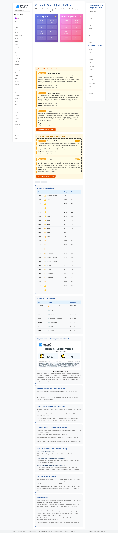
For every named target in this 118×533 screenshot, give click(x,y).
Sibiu (16, 115)
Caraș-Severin (18, 52)
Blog (14, 531)
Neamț (16, 104)
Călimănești (91, 21)
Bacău (16, 29)
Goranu (90, 35)
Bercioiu (91, 69)
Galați (16, 72)
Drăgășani (91, 15)
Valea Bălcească (92, 79)
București (17, 47)
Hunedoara (17, 84)
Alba (16, 21)
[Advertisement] (59, 54)
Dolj (16, 67)
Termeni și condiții (57, 531)
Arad (16, 24)
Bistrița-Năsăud (18, 35)
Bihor (16, 32)
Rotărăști (91, 93)
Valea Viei (91, 52)
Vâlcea (16, 138)
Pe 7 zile (44, 182)
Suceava (17, 118)
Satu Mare (17, 112)
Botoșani (17, 38)
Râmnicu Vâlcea (92, 11)
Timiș (16, 127)
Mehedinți (17, 98)
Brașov (16, 41)
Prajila (90, 42)
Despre (66, 531)
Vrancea (17, 135)
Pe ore (37, 182)
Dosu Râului (92, 66)
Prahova (17, 110)
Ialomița (17, 87)
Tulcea (16, 130)
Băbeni (90, 25)
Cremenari (91, 76)
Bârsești (91, 90)
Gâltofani (91, 49)
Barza (90, 97)
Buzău (16, 49)
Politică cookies (32, 531)
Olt (15, 107)
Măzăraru (91, 59)
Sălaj (16, 121)
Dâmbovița (17, 70)
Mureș (16, 101)
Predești (91, 56)
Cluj (16, 55)
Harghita (17, 81)
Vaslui (16, 132)
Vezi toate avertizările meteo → (46, 129)
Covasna (17, 61)
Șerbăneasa (91, 62)
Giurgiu (17, 75)
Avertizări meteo (21, 531)
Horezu (90, 28)
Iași (16, 90)
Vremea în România (100, 531)
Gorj (16, 78)
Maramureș (17, 95)
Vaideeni (91, 32)
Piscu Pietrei (92, 83)
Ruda (90, 86)
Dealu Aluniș (92, 38)
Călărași (17, 64)
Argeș (16, 27)
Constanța (17, 58)
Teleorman (17, 124)
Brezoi (90, 18)
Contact (73, 531)
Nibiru (18, 18)
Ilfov (16, 92)
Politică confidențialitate (44, 531)
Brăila (16, 44)
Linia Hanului (92, 73)
